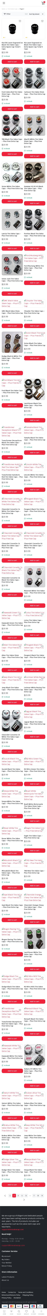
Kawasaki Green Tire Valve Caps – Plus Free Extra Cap (12, 624)
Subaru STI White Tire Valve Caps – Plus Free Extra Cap (33, 1071)
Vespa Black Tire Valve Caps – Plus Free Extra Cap (34, 1171)
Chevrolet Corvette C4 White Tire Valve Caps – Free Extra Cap (11, 511)
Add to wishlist (20, 21)
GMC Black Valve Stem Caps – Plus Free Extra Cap (12, 312)
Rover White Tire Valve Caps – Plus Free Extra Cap (12, 839)
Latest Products (8, 1277)
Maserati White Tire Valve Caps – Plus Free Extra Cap (34, 592)
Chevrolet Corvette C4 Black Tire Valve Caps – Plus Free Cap (11, 546)
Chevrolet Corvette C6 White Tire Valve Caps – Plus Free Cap (33, 546)
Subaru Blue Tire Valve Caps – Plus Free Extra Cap (34, 1104)
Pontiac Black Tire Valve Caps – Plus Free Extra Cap (34, 235)
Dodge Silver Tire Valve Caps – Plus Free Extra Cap (12, 1171)
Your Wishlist (7, 1263)
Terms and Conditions (25, 1292)
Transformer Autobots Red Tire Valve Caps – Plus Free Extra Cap (12, 477)
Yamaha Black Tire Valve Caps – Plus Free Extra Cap (34, 439)
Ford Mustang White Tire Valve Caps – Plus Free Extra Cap (34, 268)
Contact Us (12, 1292)
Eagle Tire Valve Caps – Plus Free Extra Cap (33, 837)
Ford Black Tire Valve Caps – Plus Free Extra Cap (12, 392)
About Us (5, 1280)
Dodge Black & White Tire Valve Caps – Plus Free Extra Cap (12, 358)
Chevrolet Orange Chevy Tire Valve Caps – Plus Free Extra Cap (34, 907)
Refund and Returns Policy (11, 1295)
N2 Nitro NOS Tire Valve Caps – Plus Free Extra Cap (34, 988)
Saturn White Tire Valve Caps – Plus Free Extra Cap (12, 1104)
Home (3, 9)
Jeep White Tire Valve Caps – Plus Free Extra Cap (34, 1137)
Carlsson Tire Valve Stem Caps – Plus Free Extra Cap (34, 93)
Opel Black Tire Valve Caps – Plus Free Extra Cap (12, 906)
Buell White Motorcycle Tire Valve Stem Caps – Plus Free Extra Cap (33, 806)
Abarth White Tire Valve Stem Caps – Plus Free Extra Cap (33, 141)
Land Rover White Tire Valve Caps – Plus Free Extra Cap (33, 954)
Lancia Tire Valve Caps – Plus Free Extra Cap (11, 235)
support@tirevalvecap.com (13, 1229)
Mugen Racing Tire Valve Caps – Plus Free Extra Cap (12, 940)
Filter (8, 14)
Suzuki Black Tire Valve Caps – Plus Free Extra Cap (12, 770)
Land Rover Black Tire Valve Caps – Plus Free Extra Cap (33, 405)
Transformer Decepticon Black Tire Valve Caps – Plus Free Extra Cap (12, 442)
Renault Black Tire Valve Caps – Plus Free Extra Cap (34, 1020)
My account (6, 1256)
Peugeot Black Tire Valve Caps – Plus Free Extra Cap (34, 510)
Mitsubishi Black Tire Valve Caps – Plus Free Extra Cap (11, 873)
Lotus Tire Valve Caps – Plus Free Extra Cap (33, 621)
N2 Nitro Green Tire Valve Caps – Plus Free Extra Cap (34, 770)
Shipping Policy (27, 1295)
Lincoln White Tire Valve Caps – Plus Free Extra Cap (34, 476)
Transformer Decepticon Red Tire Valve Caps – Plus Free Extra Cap (12, 1024)
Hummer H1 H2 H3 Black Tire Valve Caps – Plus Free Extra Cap (33, 188)
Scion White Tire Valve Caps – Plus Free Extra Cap (12, 187)
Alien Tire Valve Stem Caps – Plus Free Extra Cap (12, 656)
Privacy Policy (6, 1298)
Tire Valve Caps (13, 9)
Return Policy (7, 1266)
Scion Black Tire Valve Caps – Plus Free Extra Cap (34, 344)
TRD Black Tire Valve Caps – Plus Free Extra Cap (12, 140)
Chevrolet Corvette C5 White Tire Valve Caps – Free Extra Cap (11, 737)
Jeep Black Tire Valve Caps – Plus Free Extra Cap (12, 689)
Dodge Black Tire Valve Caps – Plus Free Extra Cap (12, 988)
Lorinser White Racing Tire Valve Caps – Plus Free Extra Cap (34, 690)
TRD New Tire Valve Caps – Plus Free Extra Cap (34, 872)
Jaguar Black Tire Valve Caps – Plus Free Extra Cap (34, 723)
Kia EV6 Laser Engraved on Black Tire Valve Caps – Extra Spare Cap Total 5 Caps (12, 46)
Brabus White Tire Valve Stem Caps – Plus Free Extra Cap (11, 1138)
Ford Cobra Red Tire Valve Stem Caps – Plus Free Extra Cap (12, 94)
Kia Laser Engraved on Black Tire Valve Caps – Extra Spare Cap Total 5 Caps (33, 46)
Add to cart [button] (12, 62)
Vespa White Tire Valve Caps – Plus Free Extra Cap (12, 802)
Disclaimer (17, 1298)
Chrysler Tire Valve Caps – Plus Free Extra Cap (34, 312)
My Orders (5, 1259)
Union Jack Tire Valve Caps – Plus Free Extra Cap (12, 280)
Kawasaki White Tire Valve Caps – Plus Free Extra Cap (12, 1057)
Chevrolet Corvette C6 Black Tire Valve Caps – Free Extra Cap (11, 580)
